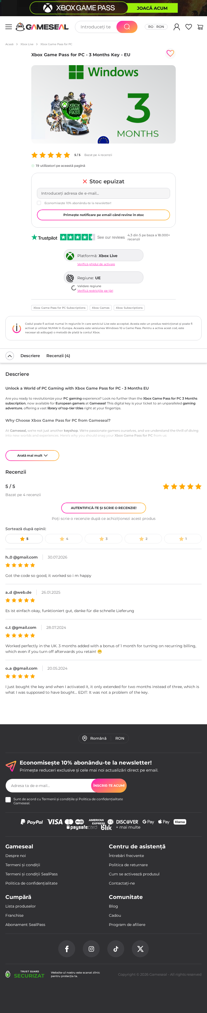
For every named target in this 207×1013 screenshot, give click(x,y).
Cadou (115, 915)
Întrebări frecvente (126, 855)
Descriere (30, 355)
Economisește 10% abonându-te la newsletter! (77, 203)
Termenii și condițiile (58, 799)
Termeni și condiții (22, 864)
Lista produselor (20, 906)
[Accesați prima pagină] (42, 26)
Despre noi (15, 855)
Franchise (14, 915)
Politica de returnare (128, 864)
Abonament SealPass (25, 924)
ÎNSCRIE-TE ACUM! (109, 785)
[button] (200, 27)
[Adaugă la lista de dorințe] (170, 53)
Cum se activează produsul (134, 874)
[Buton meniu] (8, 27)
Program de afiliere (127, 924)
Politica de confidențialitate (101, 799)
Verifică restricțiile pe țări (95, 291)
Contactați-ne (122, 883)
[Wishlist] (189, 27)
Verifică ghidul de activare (96, 264)
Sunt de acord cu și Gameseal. (68, 801)
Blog (113, 906)
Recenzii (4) (58, 355)
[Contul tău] (177, 27)
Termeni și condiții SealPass (31, 874)
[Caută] (126, 27)
